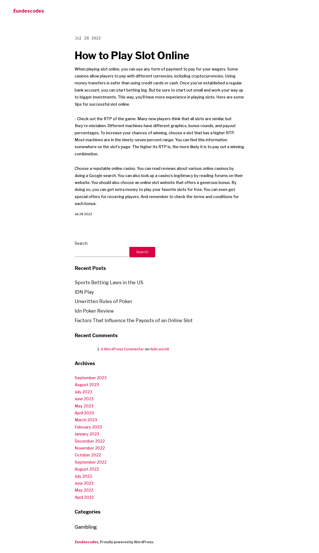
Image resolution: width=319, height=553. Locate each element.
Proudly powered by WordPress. (127, 542)
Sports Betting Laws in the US (109, 282)
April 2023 (84, 413)
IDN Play (84, 292)
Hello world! (159, 349)
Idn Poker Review (94, 311)
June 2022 (84, 483)
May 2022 (84, 490)
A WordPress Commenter (122, 349)
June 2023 (84, 399)
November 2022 (90, 448)
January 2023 (87, 434)
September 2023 (91, 378)
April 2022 (84, 497)
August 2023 (87, 384)
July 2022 (83, 476)
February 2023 (88, 427)
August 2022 (87, 469)
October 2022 (88, 455)
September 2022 (91, 462)
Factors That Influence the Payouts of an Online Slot (134, 320)
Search (81, 243)
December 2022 (90, 441)
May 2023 (84, 406)
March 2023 (86, 420)
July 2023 (83, 392)
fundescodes (28, 11)
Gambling (86, 527)
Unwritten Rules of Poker (103, 301)
